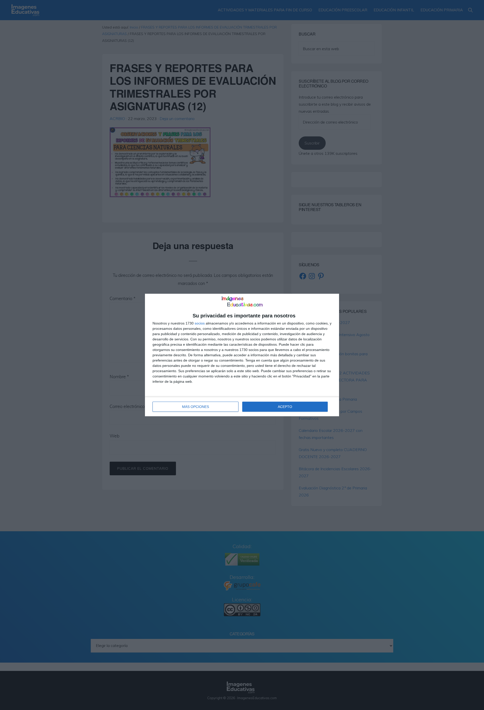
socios (200, 323)
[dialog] (242, 355)
